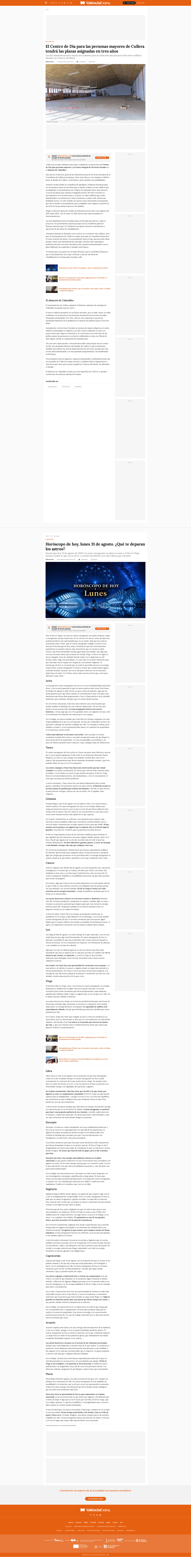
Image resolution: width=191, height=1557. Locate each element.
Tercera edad (65, 386)
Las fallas (68, 1526)
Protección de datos (93, 1530)
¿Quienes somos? (70, 1530)
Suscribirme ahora (95, 1499)
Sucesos (115, 1522)
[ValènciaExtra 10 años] (95, 2)
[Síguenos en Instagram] (62, 3)
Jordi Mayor (78, 386)
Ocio (51, 536)
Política (86, 1522)
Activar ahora (101, 157)
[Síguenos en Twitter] (59, 3)
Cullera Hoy (50, 41)
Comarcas (78, 1522)
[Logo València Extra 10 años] (95, 1512)
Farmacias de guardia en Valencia (84, 1526)
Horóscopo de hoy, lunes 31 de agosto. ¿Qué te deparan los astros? (83, 268)
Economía (93, 1522)
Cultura (108, 1522)
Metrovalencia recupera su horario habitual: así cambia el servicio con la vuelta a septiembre (83, 1060)
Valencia (70, 1522)
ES (71, 3)
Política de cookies (109, 1530)
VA (67, 3)
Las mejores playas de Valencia (106, 1526)
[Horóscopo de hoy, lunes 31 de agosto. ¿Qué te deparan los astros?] (52, 267)
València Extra (50, 61)
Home (47, 9)
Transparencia (130, 1530)
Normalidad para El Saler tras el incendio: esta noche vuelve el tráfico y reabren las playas (84, 290)
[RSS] (64, 3)
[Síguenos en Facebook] (57, 3)
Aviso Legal (81, 1530)
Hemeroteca (122, 1526)
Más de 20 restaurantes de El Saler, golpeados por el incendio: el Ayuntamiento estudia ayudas (83, 279)
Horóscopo (49, 539)
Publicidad (120, 1530)
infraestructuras (52, 386)
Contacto (59, 1530)
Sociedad (101, 1522)
